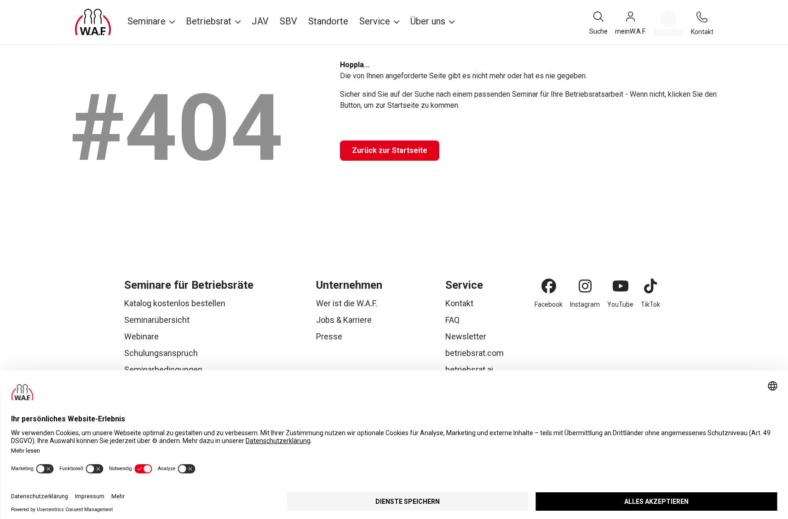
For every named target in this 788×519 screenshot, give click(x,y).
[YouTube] (620, 286)
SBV (288, 21)
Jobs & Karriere (344, 320)
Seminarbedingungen (163, 369)
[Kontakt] (702, 17)
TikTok (650, 304)
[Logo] (93, 22)
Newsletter (465, 336)
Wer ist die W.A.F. (346, 303)
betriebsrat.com (474, 353)
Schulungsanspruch (161, 353)
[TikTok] (650, 286)
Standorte (328, 21)
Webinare (141, 336)
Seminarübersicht (157, 320)
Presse (329, 336)
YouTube (620, 304)
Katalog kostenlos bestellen (174, 303)
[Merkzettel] (668, 23)
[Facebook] (549, 286)
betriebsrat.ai (469, 369)
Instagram (585, 304)
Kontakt (459, 303)
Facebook (549, 304)
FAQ (452, 320)
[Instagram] (585, 286)
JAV (260, 21)
